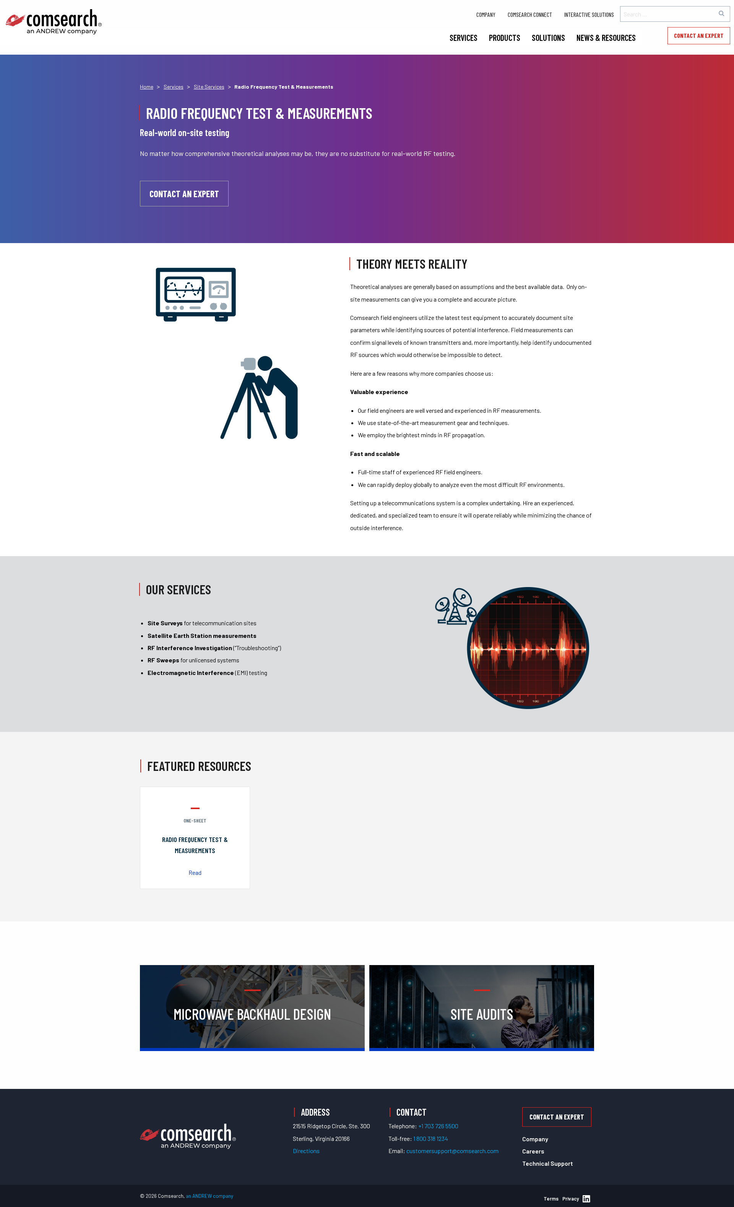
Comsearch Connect (530, 14)
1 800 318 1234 (430, 1138)
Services (463, 37)
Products (504, 37)
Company (485, 14)
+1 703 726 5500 (438, 1125)
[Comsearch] (188, 1127)
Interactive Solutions (589, 14)
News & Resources (606, 37)
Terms (551, 1199)
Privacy (570, 1199)
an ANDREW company (209, 1196)
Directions (306, 1150)
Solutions (548, 37)
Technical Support (547, 1163)
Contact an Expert (699, 35)
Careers (533, 1151)
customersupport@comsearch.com (452, 1150)
